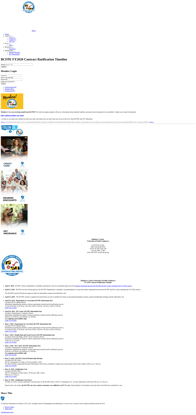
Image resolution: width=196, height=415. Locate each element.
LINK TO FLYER (10, 308)
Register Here (9, 89)
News (11, 45)
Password (4, 79)
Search (3, 64)
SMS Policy (9, 409)
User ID (3, 75)
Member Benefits (14, 52)
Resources (12, 49)
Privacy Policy (9, 407)
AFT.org (12, 41)
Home (7, 34)
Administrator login (7, 412)
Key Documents (14, 54)
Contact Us (12, 40)
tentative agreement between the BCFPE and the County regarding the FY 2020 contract (103, 286)
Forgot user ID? (10, 91)
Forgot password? (10, 87)
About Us (12, 38)
